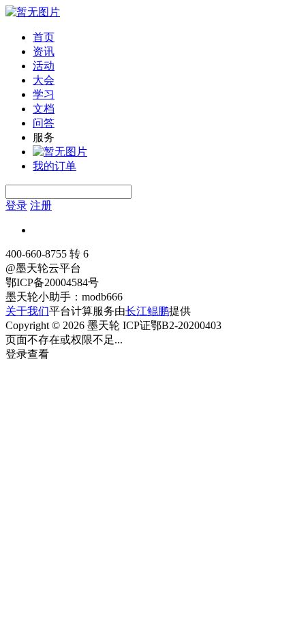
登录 (16, 205)
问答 (44, 123)
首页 (44, 37)
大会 (44, 80)
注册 (41, 205)
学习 (44, 94)
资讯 (44, 51)
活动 (44, 66)
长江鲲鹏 (147, 311)
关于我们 (27, 311)
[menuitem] (160, 38)
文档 (44, 108)
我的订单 (54, 166)
